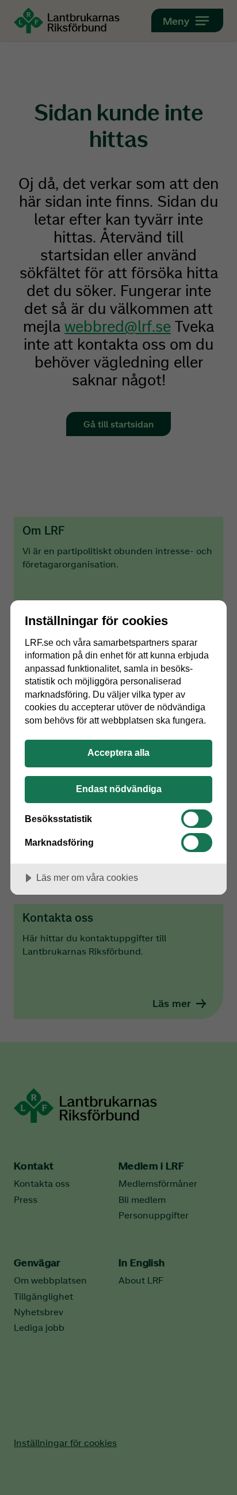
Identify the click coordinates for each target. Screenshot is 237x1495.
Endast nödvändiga (119, 789)
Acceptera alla (118, 752)
